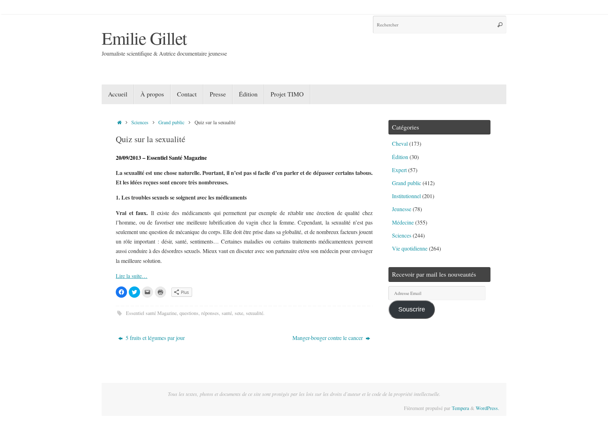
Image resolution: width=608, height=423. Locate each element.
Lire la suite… (131, 275)
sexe (239, 313)
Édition (400, 156)
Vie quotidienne (410, 248)
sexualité (254, 313)
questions (188, 313)
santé (227, 313)
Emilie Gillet (144, 38)
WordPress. (487, 408)
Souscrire (411, 309)
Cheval (400, 143)
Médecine (403, 222)
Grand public (171, 122)
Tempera (460, 408)
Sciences (139, 122)
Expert (399, 169)
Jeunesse (401, 209)
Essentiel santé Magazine (151, 313)
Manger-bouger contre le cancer (328, 337)
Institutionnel (406, 196)
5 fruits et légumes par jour (154, 337)
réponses (210, 313)
